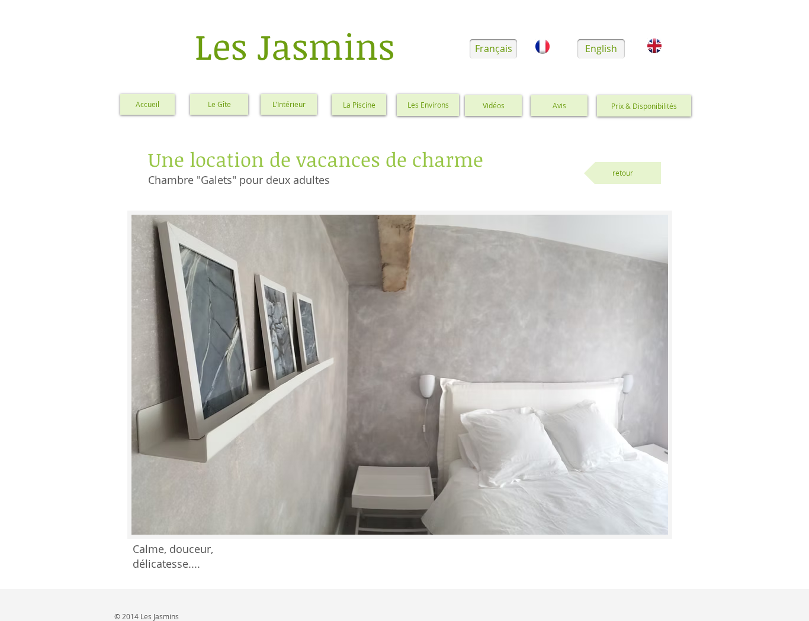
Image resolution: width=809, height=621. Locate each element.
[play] (643, 524)
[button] (399, 375)
